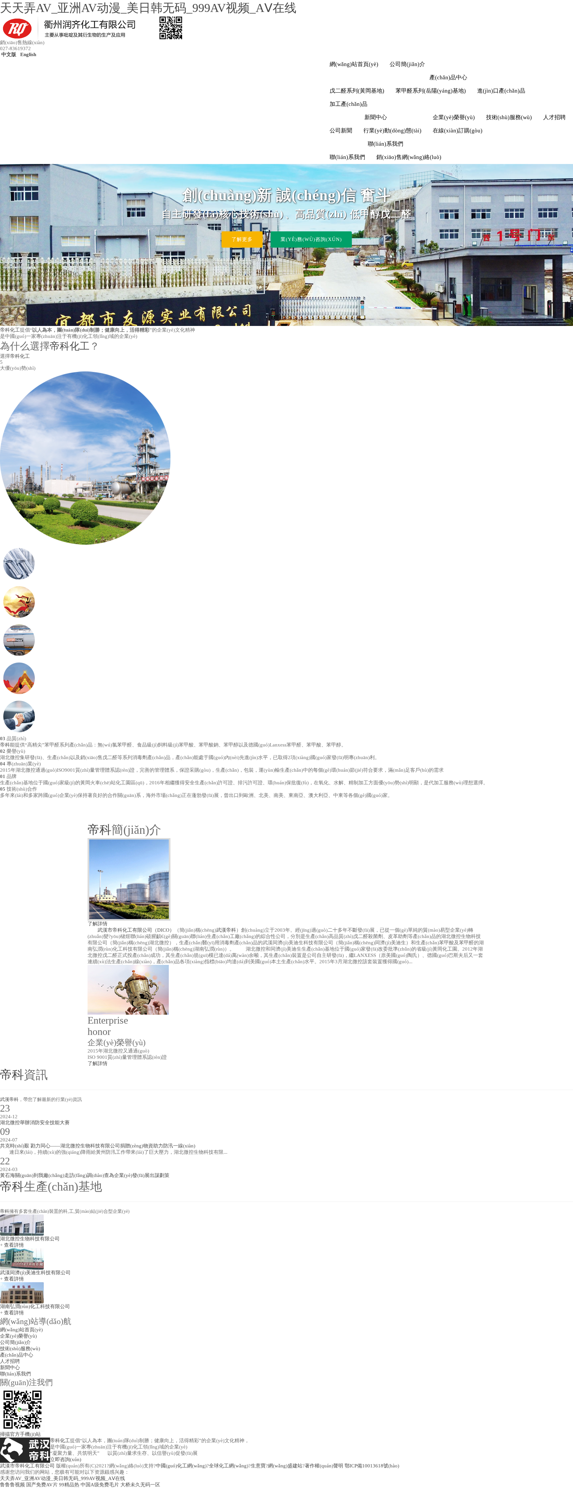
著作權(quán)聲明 (324, 1465)
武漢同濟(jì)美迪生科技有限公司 (35, 1272)
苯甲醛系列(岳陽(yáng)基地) (431, 91)
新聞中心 (375, 117)
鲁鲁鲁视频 (12, 1484)
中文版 (8, 54)
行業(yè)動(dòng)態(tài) (392, 130)
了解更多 (242, 239)
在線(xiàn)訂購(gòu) (457, 130)
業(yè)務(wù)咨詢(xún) (311, 239)
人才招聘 (554, 117)
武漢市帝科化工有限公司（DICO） (135, 930)
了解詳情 (97, 923)
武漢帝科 (226, 930)
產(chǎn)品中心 (448, 77)
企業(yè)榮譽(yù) (454, 117)
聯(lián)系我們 (385, 144)
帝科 (5, 744)
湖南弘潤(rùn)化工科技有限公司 (35, 1306)
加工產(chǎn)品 (348, 104)
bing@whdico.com (518, 1436)
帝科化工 (10, 330)
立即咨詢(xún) (65, 1459)
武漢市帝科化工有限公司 (27, 1465)
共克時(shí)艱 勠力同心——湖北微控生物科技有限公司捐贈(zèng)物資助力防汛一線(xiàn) (97, 1145)
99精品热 (69, 1484)
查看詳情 (14, 1245)
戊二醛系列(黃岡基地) (357, 91)
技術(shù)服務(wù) (509, 117)
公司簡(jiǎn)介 (407, 64)
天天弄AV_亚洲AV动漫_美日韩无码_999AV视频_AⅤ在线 (148, 8)
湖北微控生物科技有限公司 (30, 1238)
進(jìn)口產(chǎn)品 (501, 91)
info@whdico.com (478, 1436)
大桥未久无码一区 (140, 1484)
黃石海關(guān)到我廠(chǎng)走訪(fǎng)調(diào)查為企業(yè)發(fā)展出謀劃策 (84, 1175)
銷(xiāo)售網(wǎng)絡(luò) (408, 157)
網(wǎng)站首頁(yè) (354, 64)
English (27, 54)
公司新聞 (341, 130)
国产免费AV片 (42, 1484)
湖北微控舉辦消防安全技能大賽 (35, 1122)
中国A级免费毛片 (100, 1484)
